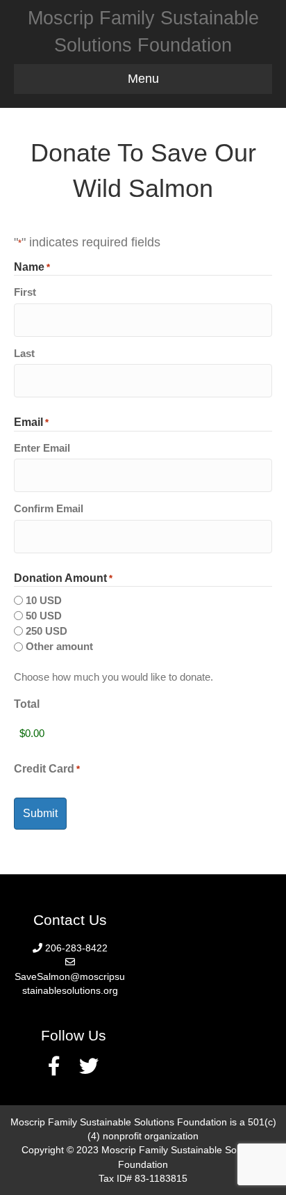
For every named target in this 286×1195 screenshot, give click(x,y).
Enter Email (42, 448)
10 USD (44, 600)
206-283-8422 (76, 947)
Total (27, 704)
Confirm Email (48, 508)
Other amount (59, 646)
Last (24, 353)
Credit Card (47, 769)
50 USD (44, 616)
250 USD (46, 631)
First (25, 292)
